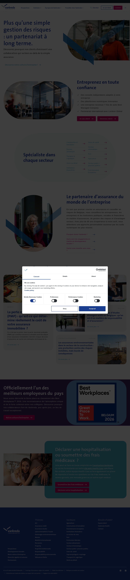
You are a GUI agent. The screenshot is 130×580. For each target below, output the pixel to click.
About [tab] (93, 276)
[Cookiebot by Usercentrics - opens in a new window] (97, 270)
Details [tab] (65, 276)
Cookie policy (29, 290)
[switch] (54, 300)
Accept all (92, 308)
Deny (64, 308)
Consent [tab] (36, 276)
